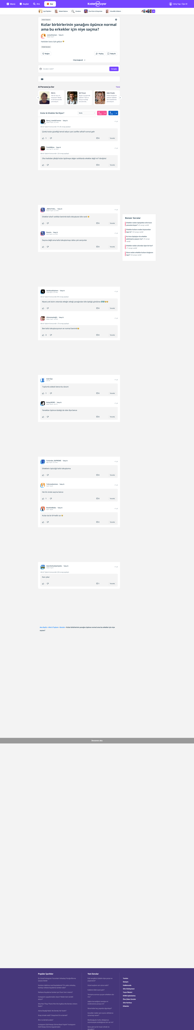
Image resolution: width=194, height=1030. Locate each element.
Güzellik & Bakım (115, 11)
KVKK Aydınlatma (129, 996)
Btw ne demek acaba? (45, 1020)
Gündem (78, 11)
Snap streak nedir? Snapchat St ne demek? (53, 1015)
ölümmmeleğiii (51, 317)
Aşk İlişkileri (47, 11)
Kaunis (48, 232)
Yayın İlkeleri (127, 992)
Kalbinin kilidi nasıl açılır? (96, 990)
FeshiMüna (50, 147)
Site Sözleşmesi (128, 989)
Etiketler (126, 1006)
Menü (12, 4)
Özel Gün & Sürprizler (95, 11)
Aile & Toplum (46, 19)
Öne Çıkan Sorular (129, 999)
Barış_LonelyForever (53, 120)
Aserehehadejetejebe (54, 566)
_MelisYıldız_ (51, 209)
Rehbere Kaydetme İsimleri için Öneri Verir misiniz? (55, 992)
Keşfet (26, 4)
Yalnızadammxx (52, 484)
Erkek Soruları (46, 47)
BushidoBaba (51, 508)
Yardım (125, 978)
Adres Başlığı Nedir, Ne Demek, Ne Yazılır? (52, 1011)
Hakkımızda (127, 985)
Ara (38, 4)
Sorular (62, 627)
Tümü (118, 87)
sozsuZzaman (52, 35)
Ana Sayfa (43, 627)
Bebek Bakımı (63, 11)
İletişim (125, 982)
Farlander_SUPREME (53, 461)
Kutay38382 (50, 402)
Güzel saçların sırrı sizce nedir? (98, 985)
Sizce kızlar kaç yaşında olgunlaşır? (100, 1008)
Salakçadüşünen (52, 290)
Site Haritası (127, 1003)
